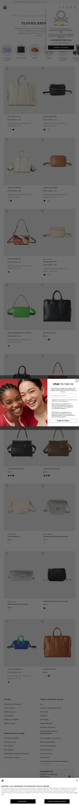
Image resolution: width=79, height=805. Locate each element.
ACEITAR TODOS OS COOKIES (57, 801)
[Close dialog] (77, 380)
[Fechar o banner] (77, 780)
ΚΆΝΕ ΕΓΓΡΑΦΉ (63, 421)
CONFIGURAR (22, 801)
